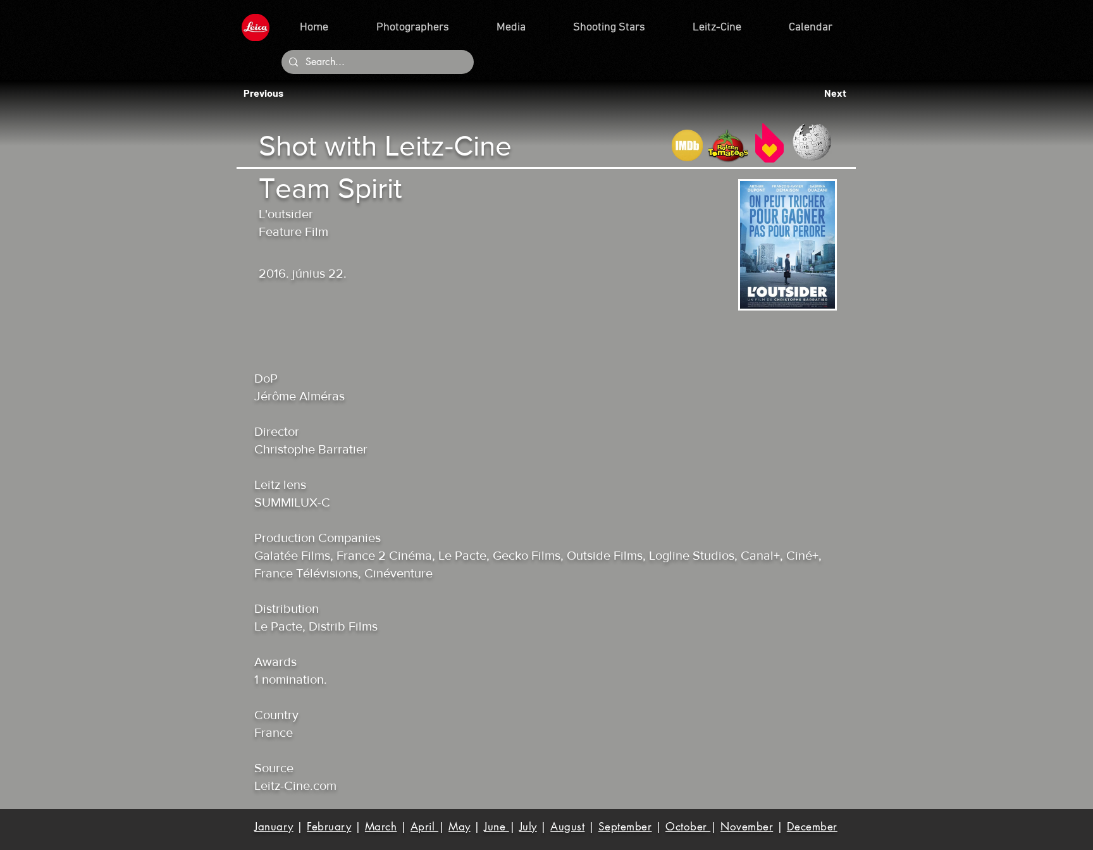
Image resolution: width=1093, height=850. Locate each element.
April (424, 827)
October (687, 827)
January (273, 827)
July (528, 827)
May (459, 827)
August (567, 827)
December (812, 827)
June (496, 827)
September (625, 827)
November (746, 827)
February (329, 827)
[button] (267, 93)
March (381, 827)
